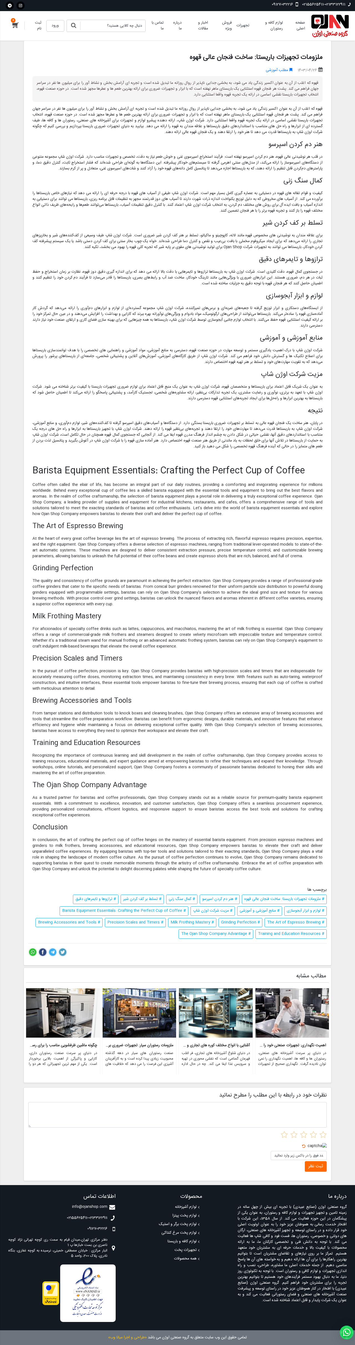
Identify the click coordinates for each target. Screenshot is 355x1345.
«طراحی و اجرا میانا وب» (127, 1337)
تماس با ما (158, 25)
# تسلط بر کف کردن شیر (142, 899)
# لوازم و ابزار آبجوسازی (305, 910)
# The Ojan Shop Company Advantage (216, 933)
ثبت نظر (315, 1166)
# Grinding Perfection (240, 922)
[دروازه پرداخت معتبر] (50, 1293)
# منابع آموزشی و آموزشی (260, 910)
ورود (55, 25)
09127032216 (283, 4)
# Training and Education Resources (291, 933)
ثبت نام (38, 25)
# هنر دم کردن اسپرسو (219, 899)
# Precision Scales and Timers (135, 922)
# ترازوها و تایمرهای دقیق (95, 899)
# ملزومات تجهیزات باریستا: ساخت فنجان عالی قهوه (284, 899)
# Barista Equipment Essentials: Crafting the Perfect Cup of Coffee (124, 910)
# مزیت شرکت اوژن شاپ (212, 910)
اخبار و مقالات (203, 25)
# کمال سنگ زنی (182, 899)
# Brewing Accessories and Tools (69, 922)
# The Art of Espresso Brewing (295, 922)
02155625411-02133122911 (323, 4)
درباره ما (177, 25)
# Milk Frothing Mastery (192, 922)
